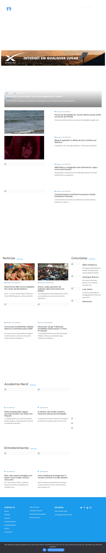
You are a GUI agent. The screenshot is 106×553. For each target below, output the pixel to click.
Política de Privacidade (38, 514)
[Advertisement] (53, 30)
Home (6, 511)
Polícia (6, 528)
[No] (103, 547)
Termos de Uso (35, 517)
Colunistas (8, 532)
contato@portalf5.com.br (63, 515)
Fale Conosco (34, 507)
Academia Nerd (9, 521)
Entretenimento (10, 525)
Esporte (7, 518)
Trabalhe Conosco (36, 510)
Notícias (7, 515)
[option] (53, 58)
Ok (44, 550)
